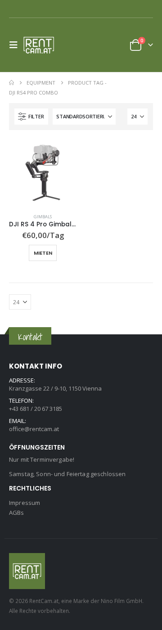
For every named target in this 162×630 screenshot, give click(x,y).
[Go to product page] (42, 173)
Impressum (24, 503)
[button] (16, 45)
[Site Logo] (41, 45)
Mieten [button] (43, 252)
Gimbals (43, 217)
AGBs (16, 512)
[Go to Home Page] (11, 83)
